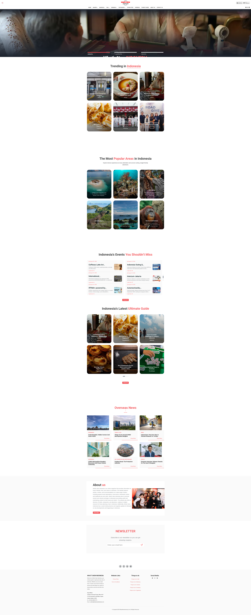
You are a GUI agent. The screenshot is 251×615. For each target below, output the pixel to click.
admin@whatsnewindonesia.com (97, 601)
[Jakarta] (99, 52)
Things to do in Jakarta (135, 584)
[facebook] (245, 7)
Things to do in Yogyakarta (135, 590)
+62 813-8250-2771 (93, 600)
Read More (106, 438)
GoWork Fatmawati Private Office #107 (95, 594)
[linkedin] (249, 7)
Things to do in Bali (135, 579)
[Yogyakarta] (125, 52)
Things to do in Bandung (135, 581)
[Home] (125, 2)
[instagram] (247, 7)
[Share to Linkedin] (127, 566)
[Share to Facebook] (120, 566)
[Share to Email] (130, 566)
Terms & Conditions (116, 581)
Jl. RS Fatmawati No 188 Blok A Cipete (95, 596)
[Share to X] (123, 566)
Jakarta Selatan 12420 (92, 598)
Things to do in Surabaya (135, 587)
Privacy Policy (116, 579)
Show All (125, 299)
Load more (91, 270)
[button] (163, 276)
